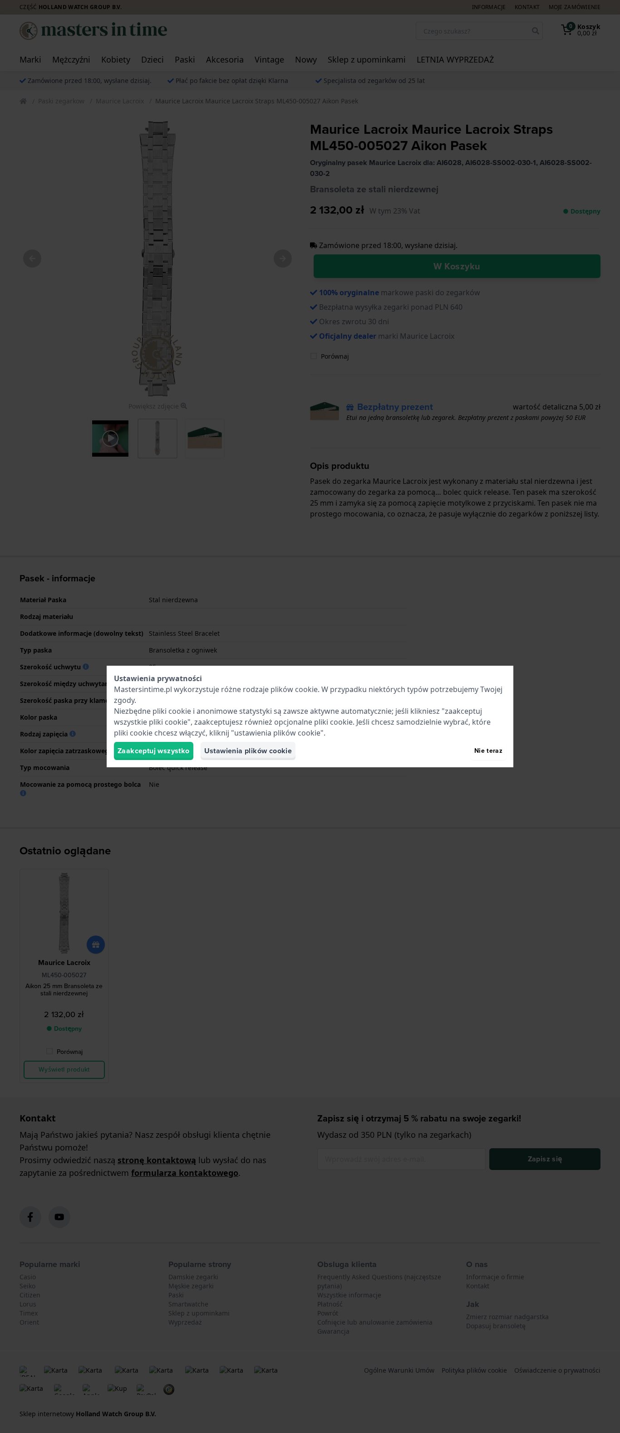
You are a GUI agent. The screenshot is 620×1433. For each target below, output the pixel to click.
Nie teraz (488, 750)
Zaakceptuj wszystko (154, 751)
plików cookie (294, 689)
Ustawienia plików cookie (248, 751)
